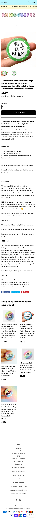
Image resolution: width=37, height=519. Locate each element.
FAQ (18, 456)
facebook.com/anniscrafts (18, 486)
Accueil (3, 26)
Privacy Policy (18, 461)
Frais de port (5, 96)
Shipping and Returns (18, 453)
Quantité (4, 103)
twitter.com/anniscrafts (18, 494)
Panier (33, 2)
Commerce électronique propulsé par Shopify (18, 508)
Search (18, 448)
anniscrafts (20, 506)
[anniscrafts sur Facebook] (16, 500)
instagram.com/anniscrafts (18, 490)
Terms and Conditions (19, 459)
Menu (5, 2)
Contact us (18, 464)
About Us (18, 451)
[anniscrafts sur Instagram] (20, 500)
